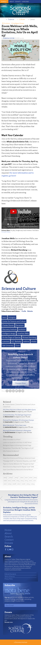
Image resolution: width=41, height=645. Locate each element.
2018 (5, 481)
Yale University (7, 345)
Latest (32, 19)
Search (9, 536)
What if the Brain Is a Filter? (11, 439)
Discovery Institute (9, 329)
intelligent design (8, 333)
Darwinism (20, 325)
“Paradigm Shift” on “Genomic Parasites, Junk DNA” (19, 461)
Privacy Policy (6, 232)
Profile (24, 311)
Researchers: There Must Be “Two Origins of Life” (18, 448)
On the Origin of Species (11, 337)
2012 (30, 481)
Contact (9, 539)
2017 (9, 481)
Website (30, 311)
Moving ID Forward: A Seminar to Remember (17, 430)
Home (8, 529)
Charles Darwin (8, 325)
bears (4, 317)
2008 (14, 484)
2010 (5, 484)
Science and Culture (19, 288)
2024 (10, 477)
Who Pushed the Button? (11, 451)
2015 (17, 481)
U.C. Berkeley (16, 341)
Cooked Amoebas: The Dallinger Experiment (17, 415)
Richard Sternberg (29, 337)
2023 (16, 477)
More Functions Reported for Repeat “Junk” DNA (18, 467)
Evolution (7, 23)
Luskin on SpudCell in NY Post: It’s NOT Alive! (17, 442)
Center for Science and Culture (14, 321)
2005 (28, 484)
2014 (22, 481)
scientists (5, 341)
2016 (13, 481)
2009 (9, 484)
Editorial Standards (10, 574)
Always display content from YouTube (21, 224)
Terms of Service (10, 576)
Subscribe (25, 1)
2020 (30, 477)
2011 (34, 481)
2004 (32, 484)
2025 (5, 477)
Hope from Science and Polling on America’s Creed (19, 458)
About (12, 1)
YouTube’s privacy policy (25, 219)
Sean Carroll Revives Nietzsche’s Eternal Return (18, 470)
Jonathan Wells (23, 333)
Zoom (17, 345)
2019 (35, 477)
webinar (26, 341)
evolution (22, 329)
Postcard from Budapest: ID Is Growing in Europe (18, 420)
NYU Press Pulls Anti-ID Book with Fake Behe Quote (19, 410)
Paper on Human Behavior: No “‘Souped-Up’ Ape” (18, 464)
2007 (18, 484)
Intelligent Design (18, 23)
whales (33, 341)
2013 (26, 481)
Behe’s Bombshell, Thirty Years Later (14, 425)
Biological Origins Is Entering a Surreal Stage (17, 445)
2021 (26, 477)
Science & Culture (8, 38)
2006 (23, 484)
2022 (22, 477)
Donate (18, 1)
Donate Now (20, 383)
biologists (12, 317)
